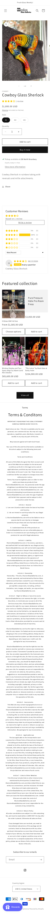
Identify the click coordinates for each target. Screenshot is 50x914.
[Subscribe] (41, 859)
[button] (5, 11)
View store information (15, 166)
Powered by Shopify (36, 909)
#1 (6, 120)
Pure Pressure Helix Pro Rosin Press (36, 301)
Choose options (13, 331)
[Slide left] (19, 86)
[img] (21, 261)
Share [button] (7, 186)
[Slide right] (31, 86)
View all (25, 395)
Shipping (5, 110)
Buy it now (25, 149)
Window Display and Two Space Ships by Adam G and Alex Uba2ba (12, 370)
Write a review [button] (25, 222)
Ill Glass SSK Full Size (10, 321)
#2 (16, 121)
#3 (25, 121)
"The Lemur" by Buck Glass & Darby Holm (36, 369)
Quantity (5, 126)
